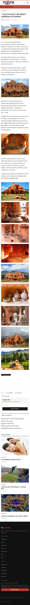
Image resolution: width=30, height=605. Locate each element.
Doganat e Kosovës (7, 423)
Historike (3, 545)
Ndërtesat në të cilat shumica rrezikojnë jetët (13, 487)
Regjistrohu (15, 408)
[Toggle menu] (27, 2)
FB (1, 601)
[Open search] (24, 2)
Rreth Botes (4, 551)
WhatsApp (6, 396)
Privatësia (3, 573)
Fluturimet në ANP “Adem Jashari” (12, 419)
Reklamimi (4, 570)
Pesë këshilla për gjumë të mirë (11, 459)
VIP (2, 557)
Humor (3, 548)
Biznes (3, 542)
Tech (2, 554)
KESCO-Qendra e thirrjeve (10, 426)
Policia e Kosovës (7, 421)
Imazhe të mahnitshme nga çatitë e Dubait (14, 516)
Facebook (10, 393)
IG (4, 601)
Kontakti (3, 567)
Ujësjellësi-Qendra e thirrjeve (11, 428)
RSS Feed (3, 576)
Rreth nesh (4, 564)
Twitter (19, 393)
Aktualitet (3, 539)
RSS (9, 601)
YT (6, 601)
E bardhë (4, 10)
